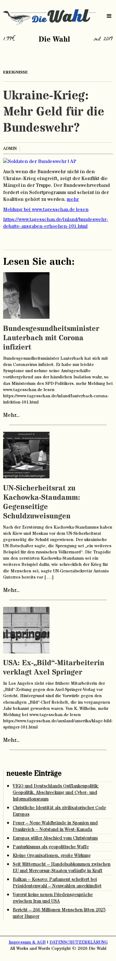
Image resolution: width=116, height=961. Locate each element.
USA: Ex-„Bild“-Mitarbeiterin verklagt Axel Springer (53, 668)
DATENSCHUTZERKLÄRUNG (78, 942)
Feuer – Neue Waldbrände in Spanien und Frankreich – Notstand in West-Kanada (55, 826)
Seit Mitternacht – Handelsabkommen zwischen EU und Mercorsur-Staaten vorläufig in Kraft (61, 867)
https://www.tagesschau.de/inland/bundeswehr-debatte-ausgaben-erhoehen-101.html (55, 223)
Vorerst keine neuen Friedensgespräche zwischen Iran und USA (53, 898)
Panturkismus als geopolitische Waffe (51, 847)
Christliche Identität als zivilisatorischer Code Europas (59, 811)
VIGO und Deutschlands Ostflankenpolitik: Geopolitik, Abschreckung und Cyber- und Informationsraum (56, 792)
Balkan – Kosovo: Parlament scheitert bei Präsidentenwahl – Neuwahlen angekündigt (57, 882)
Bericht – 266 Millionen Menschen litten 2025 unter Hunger (59, 913)
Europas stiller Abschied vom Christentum (55, 838)
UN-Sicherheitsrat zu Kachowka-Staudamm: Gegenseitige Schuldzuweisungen (41, 502)
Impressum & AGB (27, 942)
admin (10, 148)
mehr (73, 199)
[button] (109, 16)
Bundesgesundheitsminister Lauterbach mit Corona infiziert (51, 338)
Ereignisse (15, 72)
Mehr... (11, 415)
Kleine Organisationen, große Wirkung (52, 855)
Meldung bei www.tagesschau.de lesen (45, 209)
